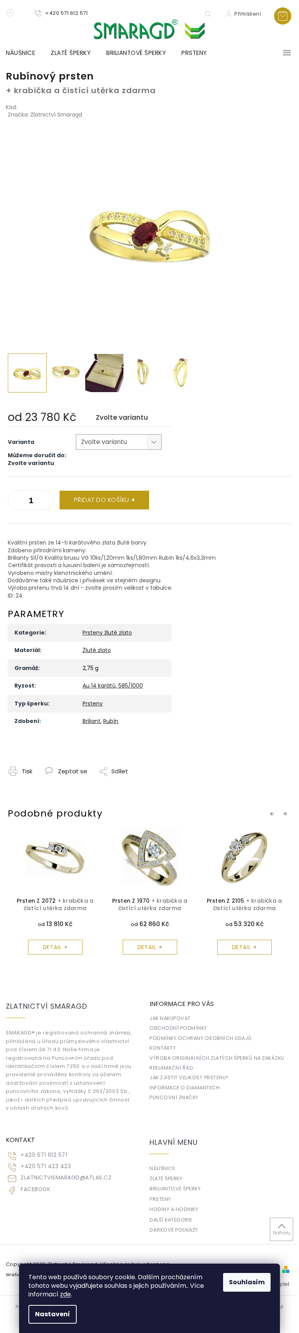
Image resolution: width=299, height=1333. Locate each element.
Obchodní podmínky (178, 1028)
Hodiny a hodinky (174, 1209)
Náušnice (162, 1168)
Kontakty (163, 1048)
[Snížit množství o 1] (46, 501)
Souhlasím (247, 1282)
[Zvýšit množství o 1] (15, 501)
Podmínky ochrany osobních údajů (201, 1038)
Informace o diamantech (185, 1087)
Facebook (35, 1189)
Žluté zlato (97, 650)
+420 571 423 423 (46, 1166)
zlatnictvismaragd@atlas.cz (66, 1177)
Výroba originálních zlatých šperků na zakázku (217, 1058)
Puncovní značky (174, 1097)
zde (65, 1294)
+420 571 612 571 (44, 1155)
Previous (273, 814)
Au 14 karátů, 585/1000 (113, 685)
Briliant (91, 721)
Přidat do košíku (101, 500)
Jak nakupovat (170, 1018)
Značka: (45, 114)
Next (286, 814)
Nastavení (52, 1314)
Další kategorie (171, 1219)
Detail (52, 947)
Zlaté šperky (166, 1178)
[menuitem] (24, 53)
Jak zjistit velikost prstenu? (189, 1077)
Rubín (110, 721)
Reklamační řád (171, 1067)
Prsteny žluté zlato (107, 632)
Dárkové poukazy (174, 1230)
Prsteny (93, 703)
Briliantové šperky (175, 1188)
